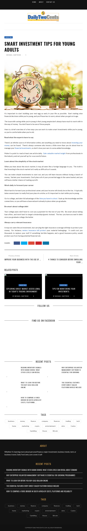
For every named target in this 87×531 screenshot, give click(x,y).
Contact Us (50, 2)
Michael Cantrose (13, 55)
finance (33, 421)
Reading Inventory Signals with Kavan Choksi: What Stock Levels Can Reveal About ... (31, 371)
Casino (73, 426)
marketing (25, 426)
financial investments (23, 148)
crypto (37, 426)
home (14, 426)
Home (34, 2)
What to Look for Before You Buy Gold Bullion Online (30, 384)
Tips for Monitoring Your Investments (63, 290)
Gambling (33, 431)
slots (63, 426)
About (41, 2)
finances (57, 421)
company (45, 421)
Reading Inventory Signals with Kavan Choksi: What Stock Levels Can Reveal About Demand (41, 470)
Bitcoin (55, 431)
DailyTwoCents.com (25, 454)
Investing (8, 37)
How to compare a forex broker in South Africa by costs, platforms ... (31, 400)
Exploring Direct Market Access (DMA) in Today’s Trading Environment (23, 290)
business (11, 421)
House (44, 431)
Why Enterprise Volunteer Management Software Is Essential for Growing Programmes (72, 371)
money (22, 421)
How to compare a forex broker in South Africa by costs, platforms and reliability (39, 491)
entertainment (50, 426)
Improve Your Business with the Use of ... (22, 259)
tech (78, 421)
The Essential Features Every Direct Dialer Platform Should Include (72, 384)
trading (68, 421)
